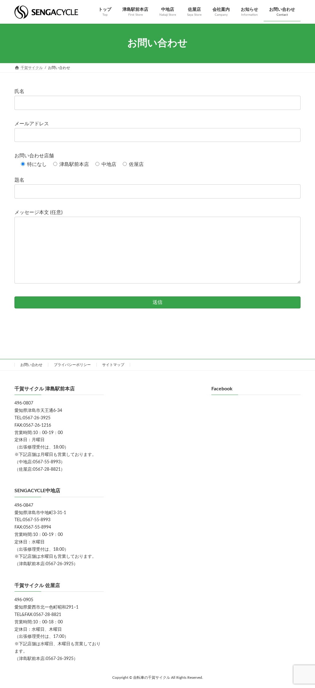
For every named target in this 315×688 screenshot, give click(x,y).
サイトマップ (113, 365)
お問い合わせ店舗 (34, 155)
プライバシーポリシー (72, 365)
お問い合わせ (31, 365)
